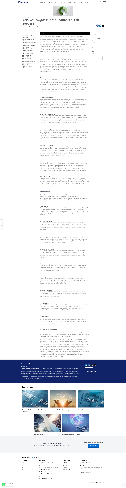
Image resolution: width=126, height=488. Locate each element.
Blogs (69, 2)
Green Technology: (27, 58)
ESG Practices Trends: (28, 53)
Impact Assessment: (28, 50)
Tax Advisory (82, 410)
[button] (101, 3)
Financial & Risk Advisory (59, 410)
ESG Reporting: (26, 47)
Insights (48, 2)
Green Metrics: (26, 52)
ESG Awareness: (27, 63)
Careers (80, 2)
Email (93, 51)
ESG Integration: (27, 55)
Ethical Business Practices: (29, 48)
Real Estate (38, 434)
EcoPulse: (25, 37)
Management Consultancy (72, 434)
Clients (75, 2)
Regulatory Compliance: (29, 60)
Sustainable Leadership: (29, 61)
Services (56, 2)
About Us (63, 2)
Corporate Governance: (28, 40)
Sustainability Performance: (29, 56)
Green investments (81, 87)
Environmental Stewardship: (29, 42)
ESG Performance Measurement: (27, 67)
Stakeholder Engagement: (29, 45)
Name (93, 40)
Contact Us (86, 2)
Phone (93, 45)
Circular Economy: (27, 64)
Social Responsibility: (28, 44)
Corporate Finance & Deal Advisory (32, 411)
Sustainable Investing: (28, 39)
